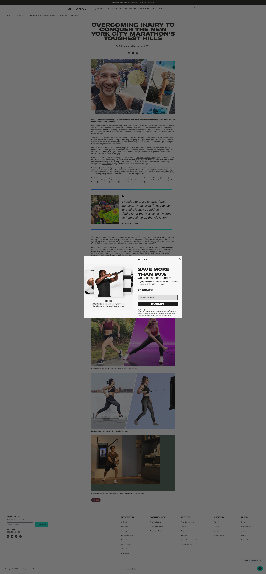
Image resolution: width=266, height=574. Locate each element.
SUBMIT (157, 304)
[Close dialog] (180, 259)
